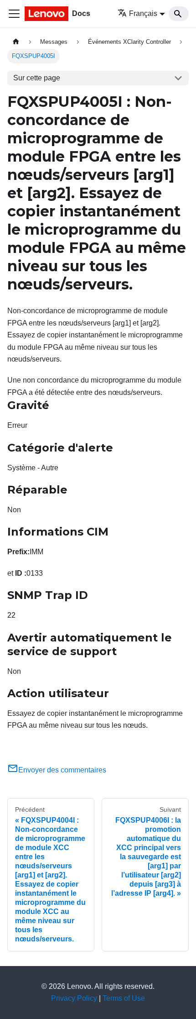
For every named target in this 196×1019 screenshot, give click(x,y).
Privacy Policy (74, 998)
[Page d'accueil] (16, 42)
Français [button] (143, 13)
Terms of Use (124, 998)
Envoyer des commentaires (62, 770)
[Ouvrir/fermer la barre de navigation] (14, 14)
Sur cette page (36, 78)
